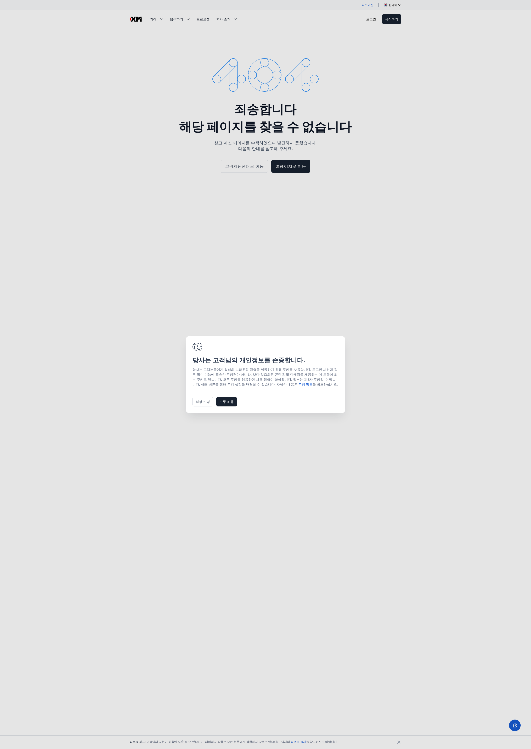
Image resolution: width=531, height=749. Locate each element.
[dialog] (265, 374)
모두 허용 (226, 402)
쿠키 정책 (305, 384)
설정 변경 (203, 402)
